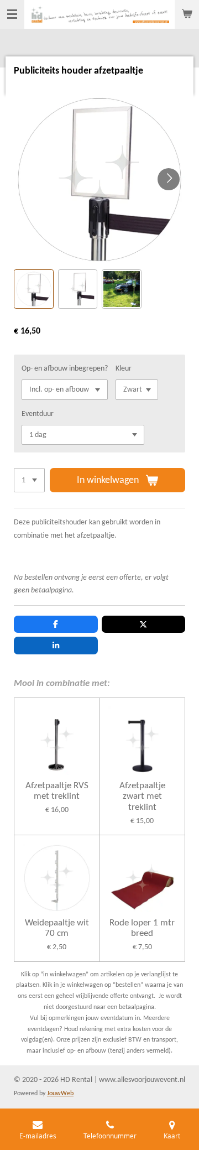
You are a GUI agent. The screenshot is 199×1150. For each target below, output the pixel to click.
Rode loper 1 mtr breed (142, 928)
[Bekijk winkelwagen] (187, 14)
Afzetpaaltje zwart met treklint (142, 796)
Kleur (124, 369)
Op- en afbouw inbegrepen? (65, 369)
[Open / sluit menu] (12, 14)
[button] (34, 289)
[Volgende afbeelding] (169, 179)
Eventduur (38, 414)
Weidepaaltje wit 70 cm (57, 928)
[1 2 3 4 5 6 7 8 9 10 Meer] (29, 480)
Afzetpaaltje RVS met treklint (56, 791)
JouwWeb (60, 1093)
